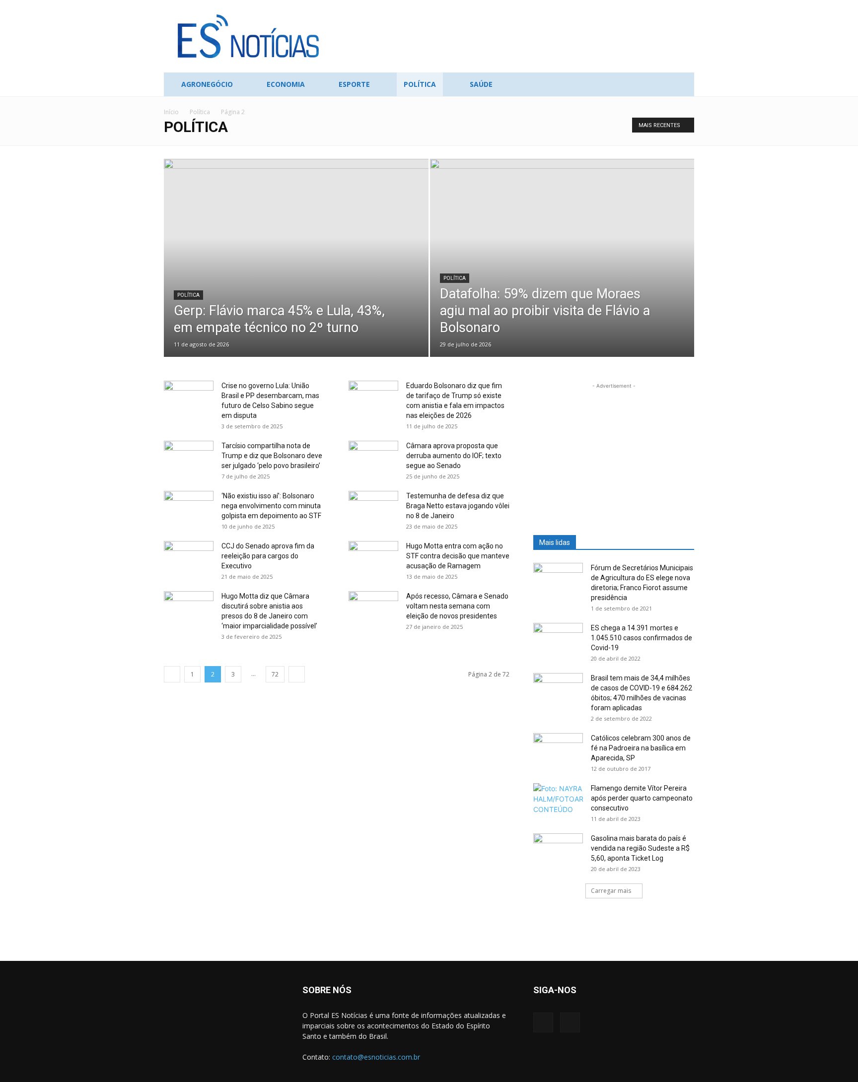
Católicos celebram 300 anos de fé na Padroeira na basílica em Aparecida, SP (641, 748)
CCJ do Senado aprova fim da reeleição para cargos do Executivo (267, 556)
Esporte (354, 84)
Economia (286, 84)
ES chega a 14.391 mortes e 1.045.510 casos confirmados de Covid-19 (641, 638)
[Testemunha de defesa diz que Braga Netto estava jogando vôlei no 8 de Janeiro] (373, 508)
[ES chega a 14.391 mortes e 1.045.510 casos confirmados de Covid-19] (558, 640)
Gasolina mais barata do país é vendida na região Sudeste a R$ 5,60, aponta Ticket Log (640, 848)
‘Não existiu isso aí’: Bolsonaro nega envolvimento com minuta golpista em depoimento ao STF (271, 506)
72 (275, 674)
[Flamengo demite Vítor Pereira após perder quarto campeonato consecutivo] (558, 800)
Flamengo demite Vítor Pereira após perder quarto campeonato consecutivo (642, 798)
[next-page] (296, 674)
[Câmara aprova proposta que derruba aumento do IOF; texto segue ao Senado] (373, 456)
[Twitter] (570, 1022)
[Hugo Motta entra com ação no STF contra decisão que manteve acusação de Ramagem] (373, 558)
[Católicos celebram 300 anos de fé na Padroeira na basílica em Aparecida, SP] (558, 750)
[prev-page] (172, 674)
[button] (682, 85)
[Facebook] (543, 1022)
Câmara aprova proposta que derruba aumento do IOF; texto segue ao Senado (453, 456)
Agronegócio (207, 84)
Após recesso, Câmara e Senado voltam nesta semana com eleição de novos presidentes (457, 606)
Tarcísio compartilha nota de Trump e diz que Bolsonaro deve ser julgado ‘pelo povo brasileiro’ (271, 456)
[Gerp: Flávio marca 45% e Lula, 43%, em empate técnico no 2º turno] (296, 273)
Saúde (481, 84)
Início (171, 112)
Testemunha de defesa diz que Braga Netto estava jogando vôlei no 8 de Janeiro (457, 506)
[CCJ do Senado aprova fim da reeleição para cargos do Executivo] (189, 558)
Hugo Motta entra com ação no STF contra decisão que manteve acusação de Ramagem (457, 556)
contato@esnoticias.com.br (376, 1057)
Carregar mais (611, 890)
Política (420, 84)
